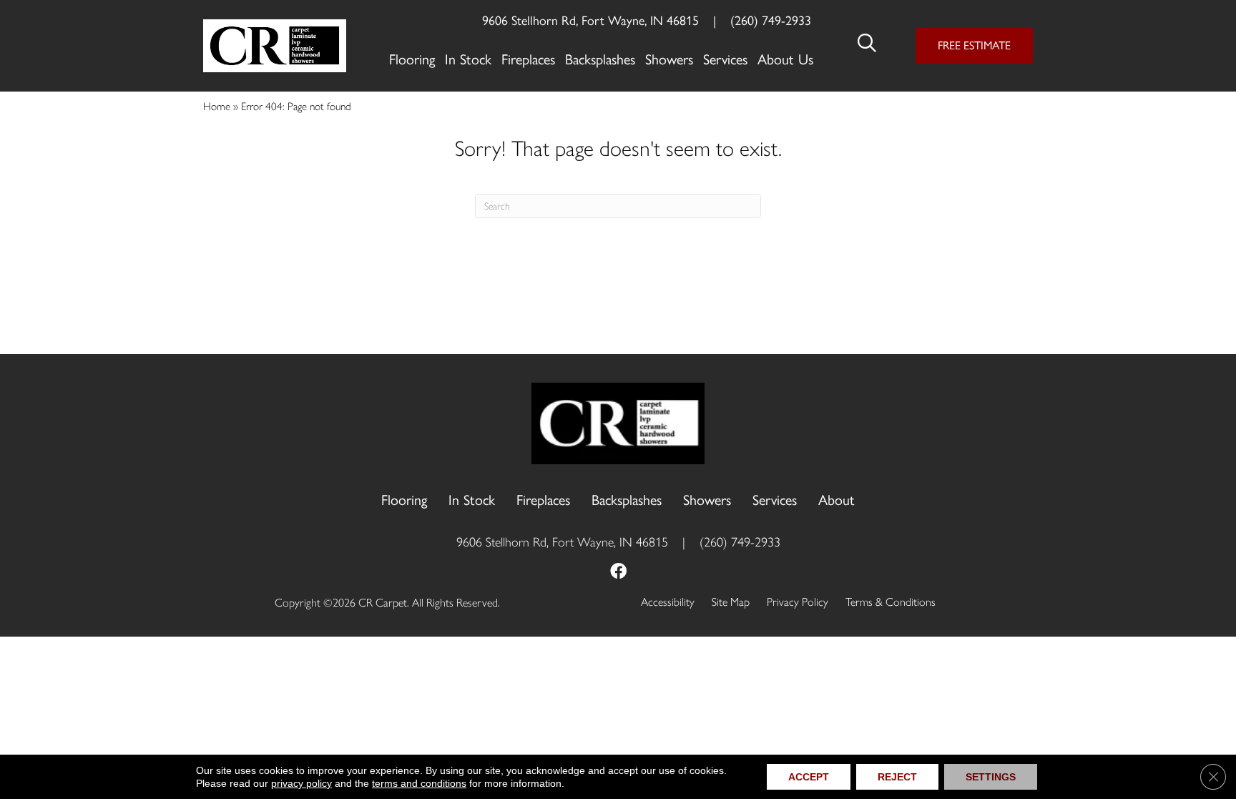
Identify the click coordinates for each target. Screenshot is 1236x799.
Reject (897, 777)
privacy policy (301, 783)
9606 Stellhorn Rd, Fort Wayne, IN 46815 (590, 21)
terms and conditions (419, 783)
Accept (808, 777)
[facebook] (618, 572)
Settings (991, 777)
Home (216, 106)
